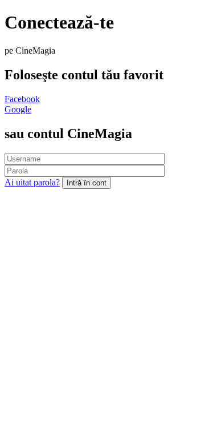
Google (18, 109)
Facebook (22, 99)
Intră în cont (86, 183)
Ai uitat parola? (32, 182)
